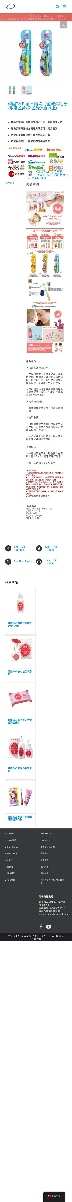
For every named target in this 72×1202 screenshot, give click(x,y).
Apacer (10, 834)
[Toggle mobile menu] (65, 7)
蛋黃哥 (10, 867)
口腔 (62, 175)
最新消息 (45, 860)
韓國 (43, 178)
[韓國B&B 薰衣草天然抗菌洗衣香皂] (20, 699)
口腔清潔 (57, 172)
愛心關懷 (45, 853)
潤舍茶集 (11, 873)
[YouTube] (48, 927)
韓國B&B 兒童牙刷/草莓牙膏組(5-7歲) (20, 818)
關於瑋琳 (45, 873)
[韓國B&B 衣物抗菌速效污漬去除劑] (20, 602)
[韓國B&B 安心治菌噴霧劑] (20, 651)
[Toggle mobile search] (57, 7)
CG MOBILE (46, 840)
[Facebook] (41, 927)
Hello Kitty (12, 853)
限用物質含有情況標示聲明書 (52, 881)
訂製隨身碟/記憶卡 (49, 847)
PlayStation (13, 847)
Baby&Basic (43, 172)
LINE (9, 860)
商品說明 (10, 183)
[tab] (13, 183)
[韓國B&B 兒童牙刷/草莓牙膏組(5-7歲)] (20, 796)
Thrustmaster (47, 834)
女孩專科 (11, 880)
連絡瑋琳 (45, 867)
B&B (49, 175)
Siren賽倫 (11, 840)
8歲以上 (40, 175)
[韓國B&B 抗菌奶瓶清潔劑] (20, 747)
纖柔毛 (35, 178)
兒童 (55, 175)
